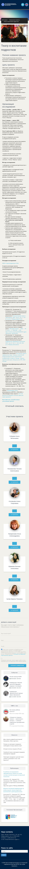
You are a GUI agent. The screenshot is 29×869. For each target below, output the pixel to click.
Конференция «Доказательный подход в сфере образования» (16, 693)
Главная (5, 19)
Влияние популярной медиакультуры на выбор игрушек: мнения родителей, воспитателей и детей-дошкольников (13, 790)
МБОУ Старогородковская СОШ (10, 263)
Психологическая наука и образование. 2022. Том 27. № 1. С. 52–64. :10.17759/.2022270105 (15, 317)
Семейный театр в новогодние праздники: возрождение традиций (14, 753)
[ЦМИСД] (9, 4)
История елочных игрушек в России (12, 749)
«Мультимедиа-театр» (12, 390)
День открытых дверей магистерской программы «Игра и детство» (12, 740)
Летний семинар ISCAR (15, 676)
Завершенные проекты (14, 19)
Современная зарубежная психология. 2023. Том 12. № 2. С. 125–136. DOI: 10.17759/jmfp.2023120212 (15, 343)
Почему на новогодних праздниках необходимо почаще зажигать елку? (12, 745)
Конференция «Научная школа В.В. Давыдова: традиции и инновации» (16, 684)
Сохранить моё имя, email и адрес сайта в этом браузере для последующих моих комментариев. (13, 661)
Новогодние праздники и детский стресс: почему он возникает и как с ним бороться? (13, 758)
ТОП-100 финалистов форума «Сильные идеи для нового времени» (12, 395)
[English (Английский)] (26, 5)
